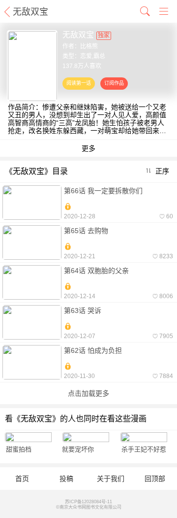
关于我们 (110, 479)
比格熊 (89, 46)
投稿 (66, 479)
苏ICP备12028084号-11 (88, 501)
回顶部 (155, 479)
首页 (22, 479)
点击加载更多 (88, 393)
